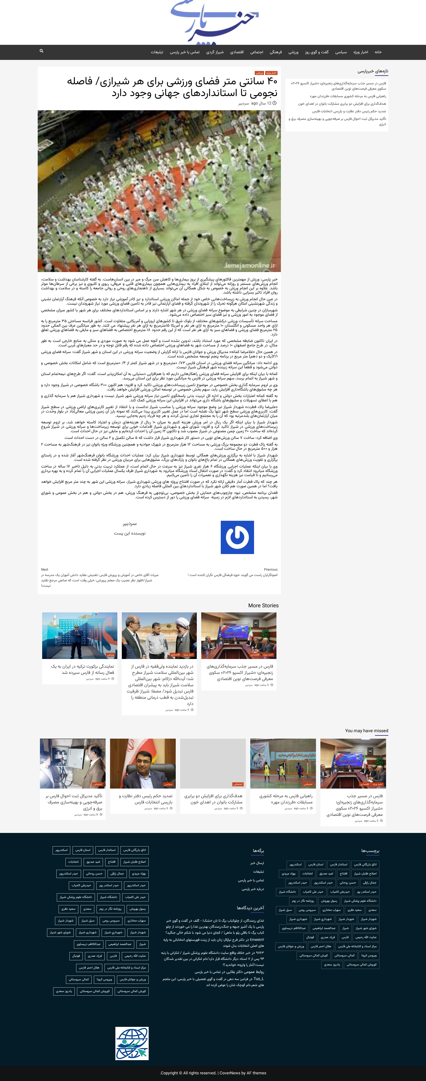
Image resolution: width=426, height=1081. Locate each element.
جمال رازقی (370, 882)
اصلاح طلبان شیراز (365, 873)
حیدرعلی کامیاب (340, 892)
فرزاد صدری (328, 937)
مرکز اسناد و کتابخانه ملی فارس (357, 946)
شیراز (345, 928)
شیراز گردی (215, 52)
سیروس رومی (307, 910)
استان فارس (315, 864)
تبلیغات (157, 52)
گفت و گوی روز (317, 52)
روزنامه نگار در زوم (303, 901)
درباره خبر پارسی (253, 889)
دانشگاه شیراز (287, 892)
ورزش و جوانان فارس (291, 946)
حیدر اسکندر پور (367, 892)
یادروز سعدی (332, 964)
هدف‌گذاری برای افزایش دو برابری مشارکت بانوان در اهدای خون (342, 104)
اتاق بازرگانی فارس (365, 864)
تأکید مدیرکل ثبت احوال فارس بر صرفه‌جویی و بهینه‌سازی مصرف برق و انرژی (337, 121)
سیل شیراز (285, 910)
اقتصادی (237, 52)
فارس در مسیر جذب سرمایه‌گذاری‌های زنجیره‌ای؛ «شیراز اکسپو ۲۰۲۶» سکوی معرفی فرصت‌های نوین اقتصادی (240, 673)
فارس (345, 937)
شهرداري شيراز (323, 919)
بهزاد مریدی (289, 873)
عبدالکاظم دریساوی (294, 928)
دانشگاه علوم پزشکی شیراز (360, 901)
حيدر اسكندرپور (323, 882)
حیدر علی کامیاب (313, 892)
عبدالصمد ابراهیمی (324, 928)
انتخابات (307, 873)
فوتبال (310, 937)
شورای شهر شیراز (366, 928)
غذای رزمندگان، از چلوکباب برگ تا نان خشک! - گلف (228, 921)
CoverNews (230, 1073)
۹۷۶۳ (260, 953)
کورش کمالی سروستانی (314, 955)
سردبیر (243, 104)
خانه (378, 52)
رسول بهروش (329, 901)
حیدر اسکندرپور (297, 882)
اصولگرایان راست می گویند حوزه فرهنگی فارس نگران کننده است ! (233, 572)
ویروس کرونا (369, 955)
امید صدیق (326, 873)
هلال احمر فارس (321, 946)
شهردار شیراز (346, 919)
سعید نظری (355, 910)
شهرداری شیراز (298, 919)
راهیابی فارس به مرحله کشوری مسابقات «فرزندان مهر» (348, 96)
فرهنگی (276, 52)
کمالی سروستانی (345, 955)
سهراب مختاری (332, 910)
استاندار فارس (338, 864)
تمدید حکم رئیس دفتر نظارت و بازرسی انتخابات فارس (349, 111)
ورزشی (293, 52)
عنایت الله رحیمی (366, 937)
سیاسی (341, 52)
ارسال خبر (257, 863)
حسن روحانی (348, 882)
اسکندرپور (296, 864)
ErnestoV (257, 940)
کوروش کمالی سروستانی (362, 964)
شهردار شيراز (369, 919)
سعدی (373, 910)
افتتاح (343, 873)
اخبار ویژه (360, 52)
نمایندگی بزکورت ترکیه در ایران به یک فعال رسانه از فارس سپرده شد (82, 669)
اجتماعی (256, 52)
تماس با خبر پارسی (185, 52)
